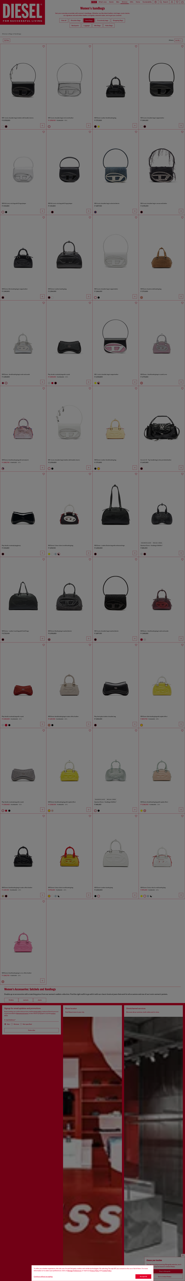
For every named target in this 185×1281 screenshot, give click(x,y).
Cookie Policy (106, 1270)
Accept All (143, 1276)
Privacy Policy (94, 1270)
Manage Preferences (74, 1270)
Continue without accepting (43, 1276)
